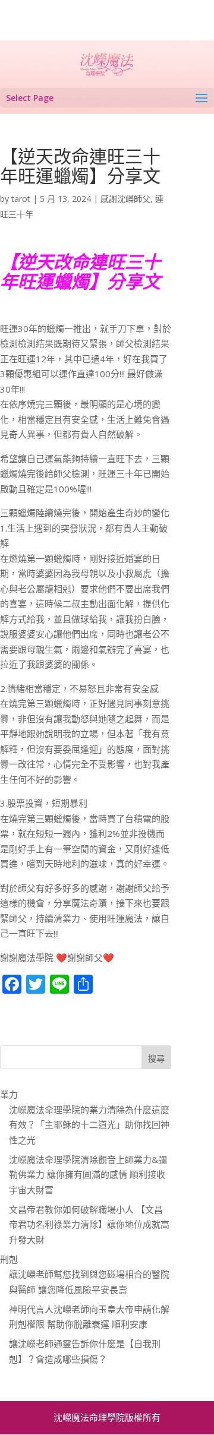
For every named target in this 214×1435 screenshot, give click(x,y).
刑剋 (9, 1259)
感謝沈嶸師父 (125, 198)
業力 (9, 1094)
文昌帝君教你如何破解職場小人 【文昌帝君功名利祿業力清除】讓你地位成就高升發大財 (89, 1224)
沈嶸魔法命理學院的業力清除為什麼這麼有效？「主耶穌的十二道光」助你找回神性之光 (89, 1125)
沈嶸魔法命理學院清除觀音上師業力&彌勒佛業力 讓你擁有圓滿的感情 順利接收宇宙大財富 (88, 1174)
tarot (20, 198)
